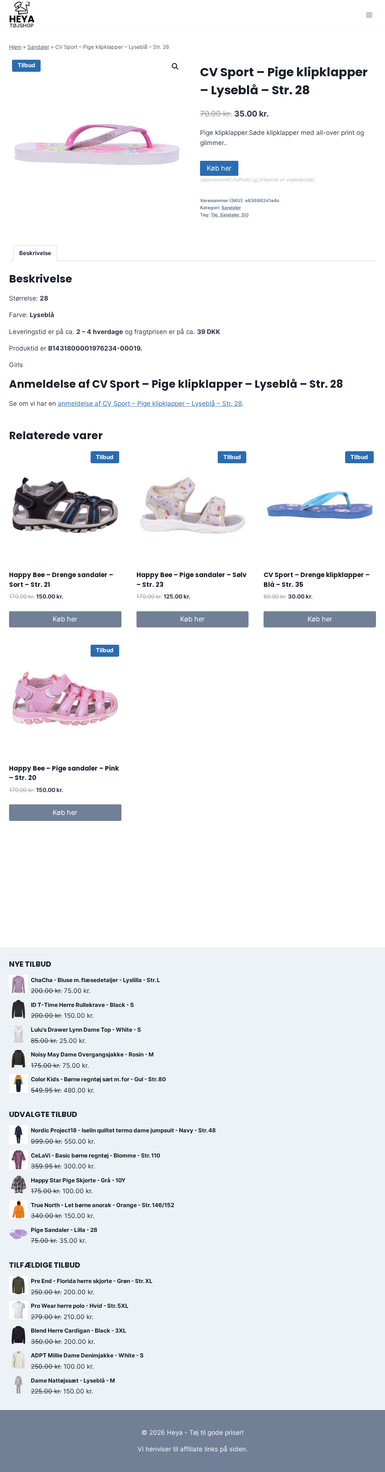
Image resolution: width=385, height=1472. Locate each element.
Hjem (15, 47)
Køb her (219, 168)
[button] (175, 66)
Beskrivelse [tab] (35, 253)
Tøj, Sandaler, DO (230, 215)
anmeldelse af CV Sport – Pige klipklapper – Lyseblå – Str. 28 (150, 403)
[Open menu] (369, 15)
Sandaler (38, 47)
